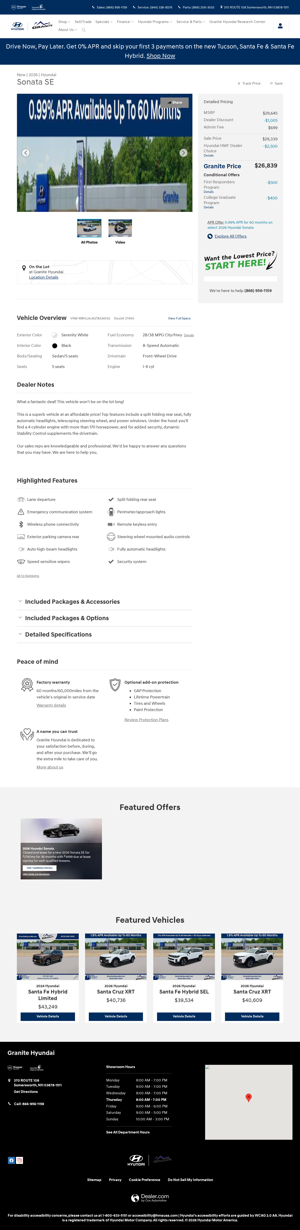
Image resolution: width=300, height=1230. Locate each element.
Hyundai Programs (153, 22)
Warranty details (51, 705)
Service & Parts (189, 22)
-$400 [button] (272, 198)
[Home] (19, 26)
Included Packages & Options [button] (67, 618)
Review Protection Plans (146, 720)
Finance (123, 22)
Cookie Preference (144, 1180)
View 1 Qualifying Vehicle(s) (39, 869)
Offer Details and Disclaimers (36, 874)
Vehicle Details (56, 1016)
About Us (66, 30)
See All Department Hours (128, 1132)
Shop (62, 22)
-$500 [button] (272, 182)
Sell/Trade (83, 22)
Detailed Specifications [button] (58, 635)
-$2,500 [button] (270, 146)
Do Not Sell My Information (190, 1180)
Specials (102, 22)
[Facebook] (11, 1160)
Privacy (115, 1180)
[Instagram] (19, 1160)
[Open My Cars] (279, 26)
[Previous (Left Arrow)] (26, 153)
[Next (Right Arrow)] (183, 153)
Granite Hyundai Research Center (238, 22)
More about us (50, 767)
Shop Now (160, 56)
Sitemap (94, 1180)
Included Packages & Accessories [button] (72, 602)
